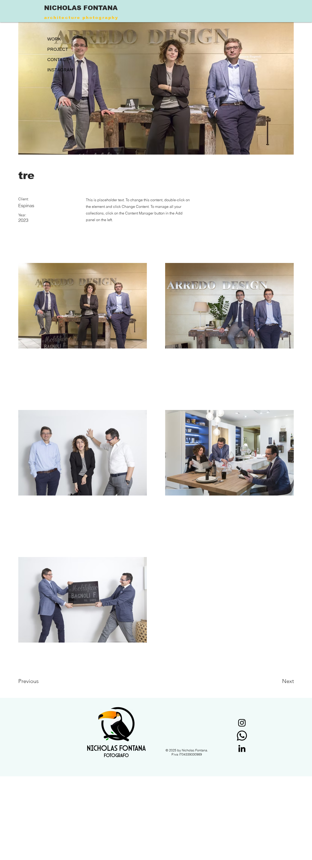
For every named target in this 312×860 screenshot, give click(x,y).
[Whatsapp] (242, 736)
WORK (54, 39)
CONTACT (58, 59)
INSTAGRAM (59, 69)
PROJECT (57, 49)
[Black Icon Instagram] (242, 723)
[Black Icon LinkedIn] (242, 748)
